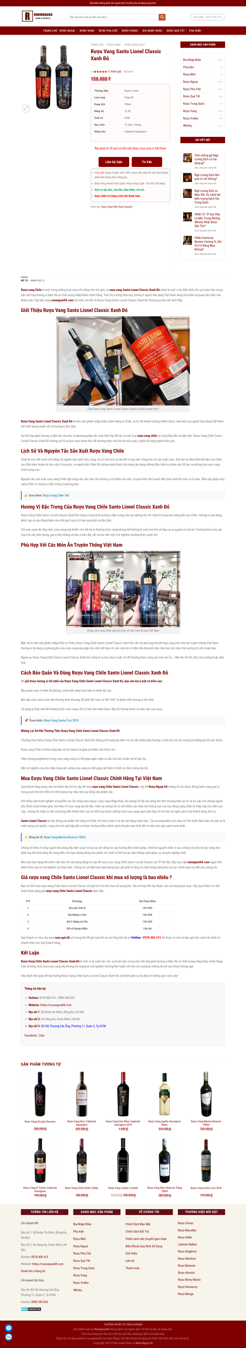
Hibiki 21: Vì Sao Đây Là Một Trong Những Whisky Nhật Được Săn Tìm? (207, 220)
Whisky (187, 125)
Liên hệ (130, 1261)
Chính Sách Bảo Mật (138, 1224)
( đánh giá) (115, 71)
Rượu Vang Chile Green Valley (81, 1188)
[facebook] (8, 1328)
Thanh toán (133, 1268)
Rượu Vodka (130, 30)
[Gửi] (162, 17)
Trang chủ (97, 44)
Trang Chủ (50, 30)
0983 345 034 (39, 1302)
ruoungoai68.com (62, 300)
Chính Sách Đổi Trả (137, 1231)
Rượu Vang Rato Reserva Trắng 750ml (164, 1189)
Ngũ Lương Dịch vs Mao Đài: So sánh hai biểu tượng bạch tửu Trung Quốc (207, 196)
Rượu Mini (189, 74)
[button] (26, 108)
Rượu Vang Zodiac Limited (123, 1188)
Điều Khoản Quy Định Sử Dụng (144, 1246)
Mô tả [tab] (24, 280)
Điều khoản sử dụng (136, 1338)
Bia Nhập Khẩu (152, 30)
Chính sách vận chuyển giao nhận (146, 1239)
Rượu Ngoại (67, 30)
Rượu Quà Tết (176, 30)
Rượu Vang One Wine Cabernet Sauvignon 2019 (123, 1123)
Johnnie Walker (187, 1244)
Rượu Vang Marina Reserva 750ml (65, 837)
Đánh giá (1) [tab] (37, 280)
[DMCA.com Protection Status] (31, 1309)
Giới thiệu (131, 1253)
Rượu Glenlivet (187, 1259)
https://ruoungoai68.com (55, 1005)
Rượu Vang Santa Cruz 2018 (61, 720)
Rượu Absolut (186, 1273)
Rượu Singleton (187, 1251)
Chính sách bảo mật (162, 1338)
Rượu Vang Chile (135, 44)
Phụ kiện (195, 30)
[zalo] (8, 1337)
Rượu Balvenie (186, 1266)
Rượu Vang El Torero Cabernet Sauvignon (40, 1189)
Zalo (42, 1035)
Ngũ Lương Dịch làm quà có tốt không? (206, 177)
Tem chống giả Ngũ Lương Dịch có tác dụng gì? (206, 159)
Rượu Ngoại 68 (144, 1343)
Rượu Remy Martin (189, 1280)
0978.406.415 (39, 1257)
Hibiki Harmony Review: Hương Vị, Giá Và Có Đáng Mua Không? (207, 243)
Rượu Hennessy (187, 1287)
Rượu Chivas (185, 1223)
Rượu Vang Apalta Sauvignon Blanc (164, 1123)
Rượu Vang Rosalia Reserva (40, 1121)
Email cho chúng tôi (33, 1271)
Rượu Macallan (187, 1230)
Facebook (30, 1035)
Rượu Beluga (185, 1294)
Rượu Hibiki (185, 1237)
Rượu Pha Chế (108, 30)
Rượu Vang (87, 30)
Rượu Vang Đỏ (125, 206)
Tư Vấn (147, 162)
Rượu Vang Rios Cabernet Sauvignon (81, 1123)
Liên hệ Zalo (113, 162)
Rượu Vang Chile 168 (56, 495)
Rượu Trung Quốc (193, 104)
